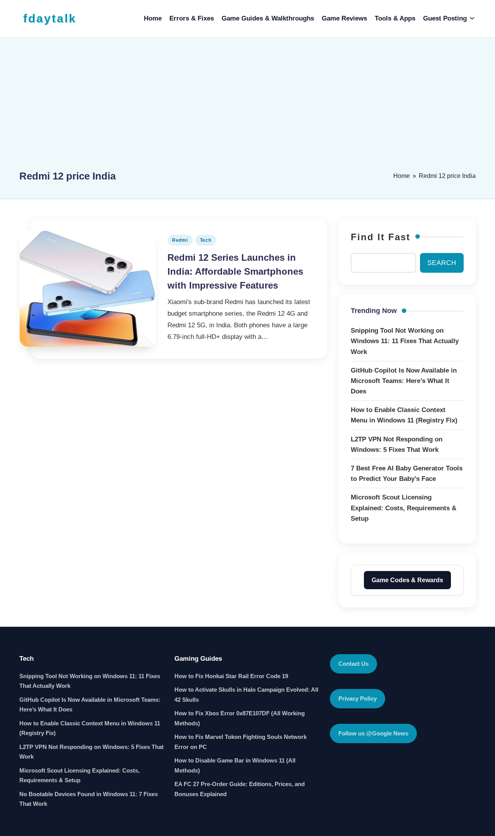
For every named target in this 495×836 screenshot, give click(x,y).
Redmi (180, 240)
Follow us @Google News (373, 733)
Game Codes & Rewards (407, 580)
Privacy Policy (357, 698)
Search (441, 263)
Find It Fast (380, 237)
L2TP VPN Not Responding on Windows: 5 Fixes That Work (91, 752)
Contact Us (353, 663)
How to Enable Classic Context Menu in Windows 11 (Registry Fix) (89, 728)
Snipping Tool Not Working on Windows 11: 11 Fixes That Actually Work (89, 681)
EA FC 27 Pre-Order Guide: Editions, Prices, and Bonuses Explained (239, 789)
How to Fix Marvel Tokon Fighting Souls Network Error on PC (240, 741)
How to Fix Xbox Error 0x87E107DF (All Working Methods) (239, 718)
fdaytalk (50, 18)
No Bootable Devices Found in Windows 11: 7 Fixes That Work (88, 799)
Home (401, 176)
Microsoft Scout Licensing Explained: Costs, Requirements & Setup (79, 775)
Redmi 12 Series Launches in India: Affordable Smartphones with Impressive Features (235, 271)
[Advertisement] (247, 107)
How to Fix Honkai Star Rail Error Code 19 (231, 676)
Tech (206, 240)
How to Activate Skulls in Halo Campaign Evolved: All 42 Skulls (246, 694)
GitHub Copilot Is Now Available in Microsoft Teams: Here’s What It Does (89, 704)
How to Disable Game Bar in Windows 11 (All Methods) (234, 765)
